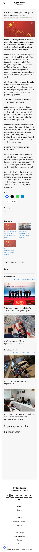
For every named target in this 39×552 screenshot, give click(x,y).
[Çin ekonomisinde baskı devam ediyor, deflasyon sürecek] (10, 226)
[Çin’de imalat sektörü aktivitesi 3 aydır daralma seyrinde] (25, 226)
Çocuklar (19, 529)
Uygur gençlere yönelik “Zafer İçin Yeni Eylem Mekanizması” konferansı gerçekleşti (19, 416)
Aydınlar (19, 525)
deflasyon (13, 262)
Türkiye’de (19, 544)
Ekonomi (21, 262)
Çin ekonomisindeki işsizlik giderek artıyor (9, 251)
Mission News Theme (13, 549)
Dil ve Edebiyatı (19, 532)
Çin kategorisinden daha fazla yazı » (24, 279)
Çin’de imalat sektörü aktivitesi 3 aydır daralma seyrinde (24, 234)
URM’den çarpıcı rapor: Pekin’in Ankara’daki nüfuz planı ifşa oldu (18, 309)
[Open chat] (4, 547)
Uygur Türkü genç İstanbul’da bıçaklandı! (16, 382)
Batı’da (19, 540)
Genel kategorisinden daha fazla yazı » (23, 352)
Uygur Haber (19, 2)
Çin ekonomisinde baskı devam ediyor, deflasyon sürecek (10, 234)
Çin (6, 262)
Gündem (19, 506)
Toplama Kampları (19, 521)
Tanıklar (19, 517)
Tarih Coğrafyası (19, 536)
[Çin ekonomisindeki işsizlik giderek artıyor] (10, 243)
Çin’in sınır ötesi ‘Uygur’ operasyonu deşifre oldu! (14, 342)
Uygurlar (19, 510)
